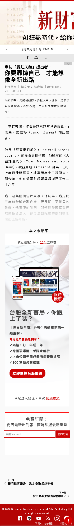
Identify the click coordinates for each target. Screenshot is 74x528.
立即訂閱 (62, 434)
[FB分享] (28, 58)
